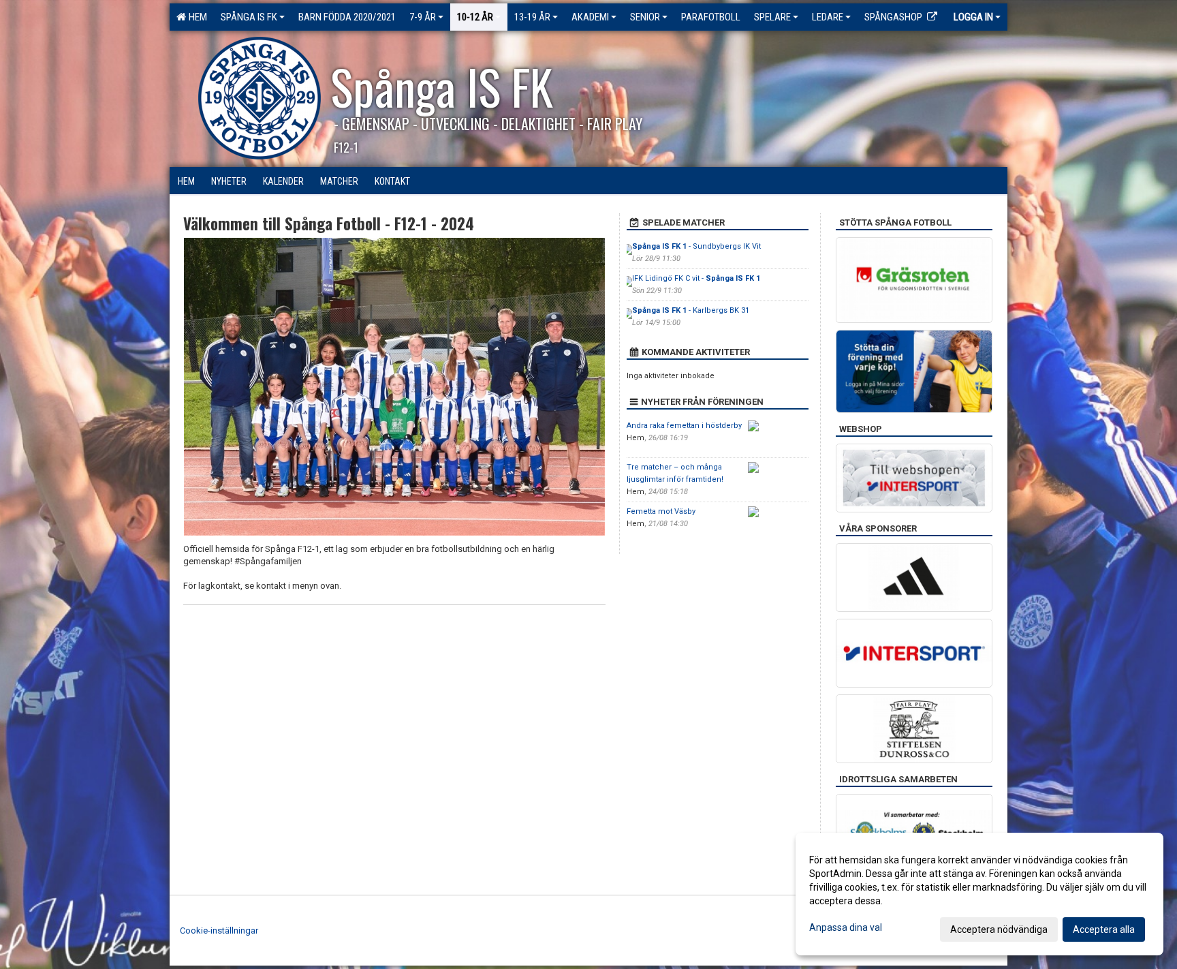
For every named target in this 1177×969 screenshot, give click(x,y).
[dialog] (979, 894)
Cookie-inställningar (219, 930)
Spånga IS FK (249, 17)
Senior (645, 17)
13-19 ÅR (532, 17)
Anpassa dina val (845, 927)
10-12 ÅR (475, 17)
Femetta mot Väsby (661, 511)
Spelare (772, 17)
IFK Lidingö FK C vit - (696, 278)
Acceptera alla (1104, 929)
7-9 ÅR (422, 17)
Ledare (827, 17)
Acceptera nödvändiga (999, 929)
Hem (196, 17)
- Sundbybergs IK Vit (696, 246)
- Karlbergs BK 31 (690, 310)
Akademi (590, 17)
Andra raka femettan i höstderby (684, 425)
